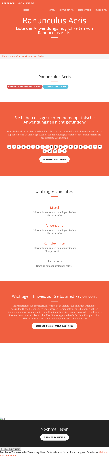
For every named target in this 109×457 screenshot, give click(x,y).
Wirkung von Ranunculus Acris (24, 86)
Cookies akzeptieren (10, 449)
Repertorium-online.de (18, 3)
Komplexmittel (66, 10)
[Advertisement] (54, 361)
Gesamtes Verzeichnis (56, 86)
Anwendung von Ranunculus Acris (26, 56)
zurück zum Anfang (54, 437)
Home (26, 10)
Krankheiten (101, 10)
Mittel (52, 10)
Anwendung (39, 10)
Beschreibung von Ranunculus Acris (54, 326)
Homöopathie (84, 10)
